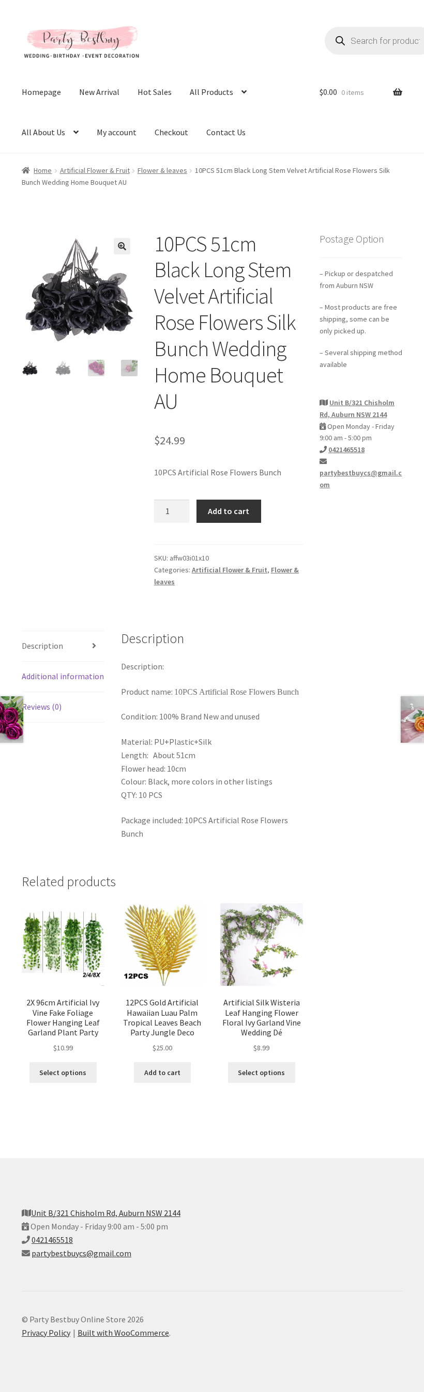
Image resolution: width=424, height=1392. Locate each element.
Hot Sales (155, 92)
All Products (211, 92)
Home (43, 170)
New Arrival (99, 92)
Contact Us (226, 132)
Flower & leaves (162, 170)
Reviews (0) (42, 706)
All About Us (43, 132)
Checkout (171, 132)
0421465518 (346, 449)
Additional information (63, 676)
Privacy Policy (46, 1332)
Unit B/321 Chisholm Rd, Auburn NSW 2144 (105, 1213)
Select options (62, 1072)
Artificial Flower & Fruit (95, 170)
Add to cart (228, 511)
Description (42, 646)
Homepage (41, 92)
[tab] (63, 646)
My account (117, 132)
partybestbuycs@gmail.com (81, 1253)
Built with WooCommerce (123, 1332)
